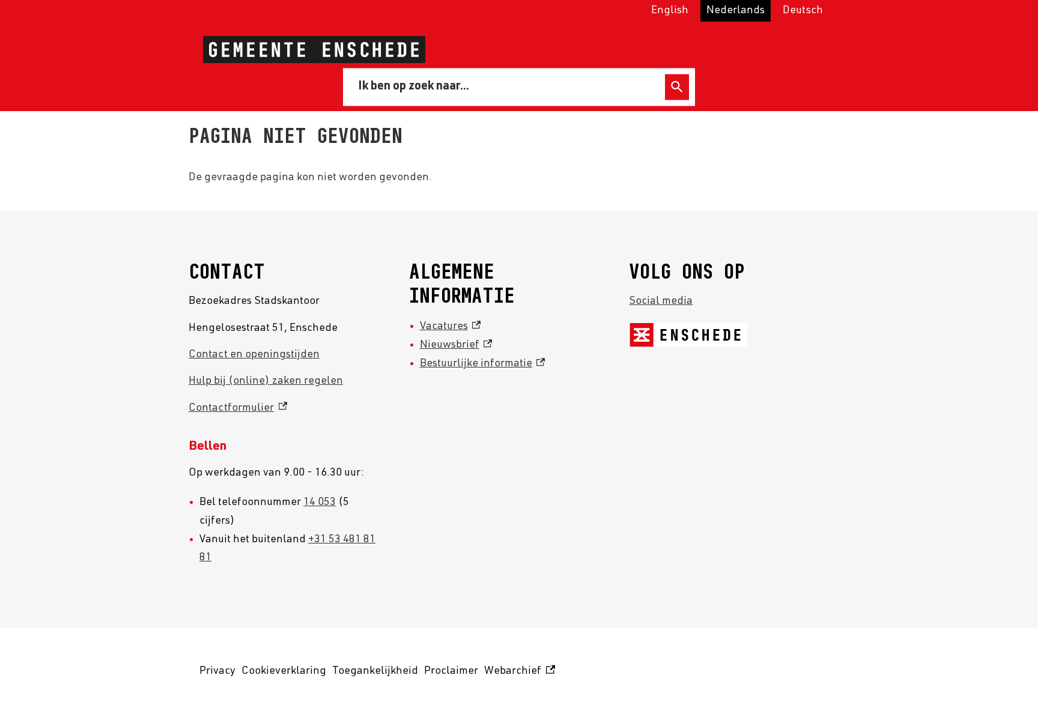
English (669, 10)
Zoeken (677, 87)
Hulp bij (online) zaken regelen (266, 381)
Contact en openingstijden (254, 354)
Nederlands (735, 10)
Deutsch (803, 10)
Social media (661, 301)
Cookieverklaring (283, 671)
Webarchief (517, 673)
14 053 (319, 502)
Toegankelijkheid (375, 671)
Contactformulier (238, 408)
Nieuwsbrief (456, 345)
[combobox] (506, 86)
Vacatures (450, 326)
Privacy (217, 671)
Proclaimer (451, 671)
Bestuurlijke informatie (482, 364)
